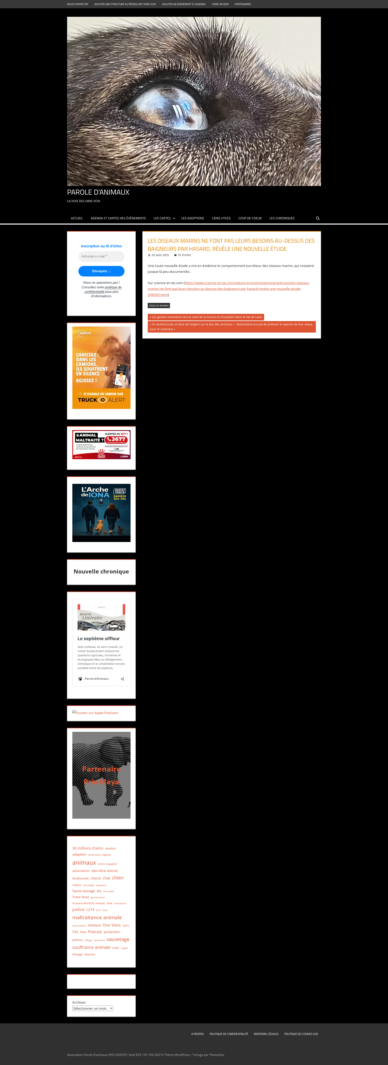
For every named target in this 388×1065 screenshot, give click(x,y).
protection (112, 932)
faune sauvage (83, 891)
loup (104, 910)
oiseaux (94, 925)
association (81, 871)
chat (106, 878)
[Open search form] (318, 218)
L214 (90, 909)
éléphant (89, 954)
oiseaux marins (159, 305)
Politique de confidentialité (229, 1034)
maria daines (79, 925)
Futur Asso (80, 897)
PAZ (75, 932)
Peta (83, 932)
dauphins (101, 885)
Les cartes (162, 218)
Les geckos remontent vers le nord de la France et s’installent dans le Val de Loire (207, 317)
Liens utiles (221, 218)
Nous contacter (77, 4)
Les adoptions (192, 218)
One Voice (112, 924)
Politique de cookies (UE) (301, 1034)
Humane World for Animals (88, 903)
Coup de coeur (250, 218)
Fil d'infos (184, 255)
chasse (96, 878)
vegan (124, 947)
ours (126, 925)
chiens (76, 885)
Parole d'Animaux (98, 191)
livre (98, 910)
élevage (77, 954)
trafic (115, 948)
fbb (99, 891)
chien (118, 878)
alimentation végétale (99, 854)
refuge (88, 940)
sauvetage (118, 939)
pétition (77, 940)
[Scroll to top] (381, 1058)
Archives (79, 1002)
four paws (108, 891)
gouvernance (98, 897)
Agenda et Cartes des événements (118, 218)
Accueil (77, 218)
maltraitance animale (97, 917)
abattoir (110, 848)
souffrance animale (91, 947)
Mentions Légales (266, 1034)
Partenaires (243, 4)
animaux (84, 862)
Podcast (95, 931)
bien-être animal (104, 870)
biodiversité (80, 878)
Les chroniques (282, 218)
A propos (197, 1034)
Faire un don (220, 4)
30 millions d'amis (87, 848)
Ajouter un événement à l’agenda (184, 4)
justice (78, 909)
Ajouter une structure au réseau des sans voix (125, 4)
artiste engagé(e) (107, 863)
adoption (79, 854)
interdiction (120, 903)
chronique (88, 885)
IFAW (109, 903)
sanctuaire (99, 940)
